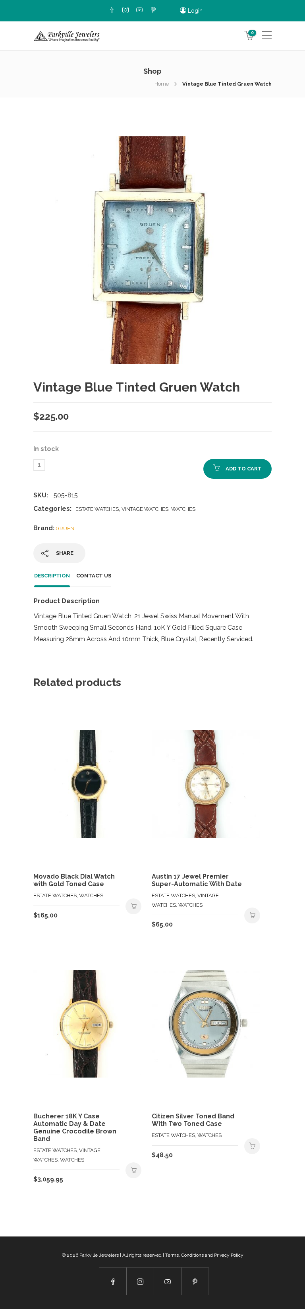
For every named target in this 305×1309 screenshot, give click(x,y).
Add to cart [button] (133, 906)
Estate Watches (97, 509)
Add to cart (244, 469)
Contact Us (93, 576)
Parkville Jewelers (99, 1255)
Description (52, 576)
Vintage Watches (145, 509)
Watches (183, 509)
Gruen (65, 528)
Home (161, 84)
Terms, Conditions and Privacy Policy (204, 1255)
